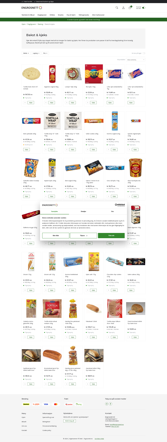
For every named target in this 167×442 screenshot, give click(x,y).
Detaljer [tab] (83, 211)
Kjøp (110, 102)
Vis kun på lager (136, 53)
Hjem (23, 24)
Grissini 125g (27, 274)
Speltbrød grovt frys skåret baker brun (29, 369)
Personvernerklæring (50, 426)
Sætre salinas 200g (134, 274)
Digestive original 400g (51, 87)
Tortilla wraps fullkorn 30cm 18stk (113, 322)
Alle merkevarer (98, 15)
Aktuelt (24, 422)
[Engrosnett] (32, 7)
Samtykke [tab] (54, 211)
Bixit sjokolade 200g (29, 134)
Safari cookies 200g (92, 134)
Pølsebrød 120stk (91, 321)
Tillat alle (111, 235)
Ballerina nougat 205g (30, 227)
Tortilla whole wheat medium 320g (50, 322)
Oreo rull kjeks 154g (113, 181)
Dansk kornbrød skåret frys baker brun (135, 322)
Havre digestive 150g (134, 227)
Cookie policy (47, 430)
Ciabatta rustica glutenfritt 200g (28, 322)
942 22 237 (115, 426)
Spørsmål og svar (48, 417)
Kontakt (24, 430)
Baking (40, 24)
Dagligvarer (42, 15)
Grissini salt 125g (49, 274)
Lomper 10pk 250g (71, 87)
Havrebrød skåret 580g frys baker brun (93, 369)
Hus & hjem (71, 15)
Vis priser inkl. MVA (138, 7)
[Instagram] (106, 403)
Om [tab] (112, 211)
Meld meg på (69, 421)
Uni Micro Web (99, 439)
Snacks (60, 15)
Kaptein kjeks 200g (50, 181)
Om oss (24, 426)
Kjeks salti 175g (91, 274)
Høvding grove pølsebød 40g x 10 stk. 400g (72, 369)
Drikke (52, 15)
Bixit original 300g (70, 181)
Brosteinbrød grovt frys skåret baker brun (51, 369)
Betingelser (46, 422)
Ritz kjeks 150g (90, 87)
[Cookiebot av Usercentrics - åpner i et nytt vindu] (116, 205)
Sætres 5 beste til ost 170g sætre (92, 182)
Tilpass (82, 235)
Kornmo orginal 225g (113, 134)
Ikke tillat (56, 235)
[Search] (117, 7)
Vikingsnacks (84, 15)
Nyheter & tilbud (28, 15)
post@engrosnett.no (117, 424)
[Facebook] (110, 403)
